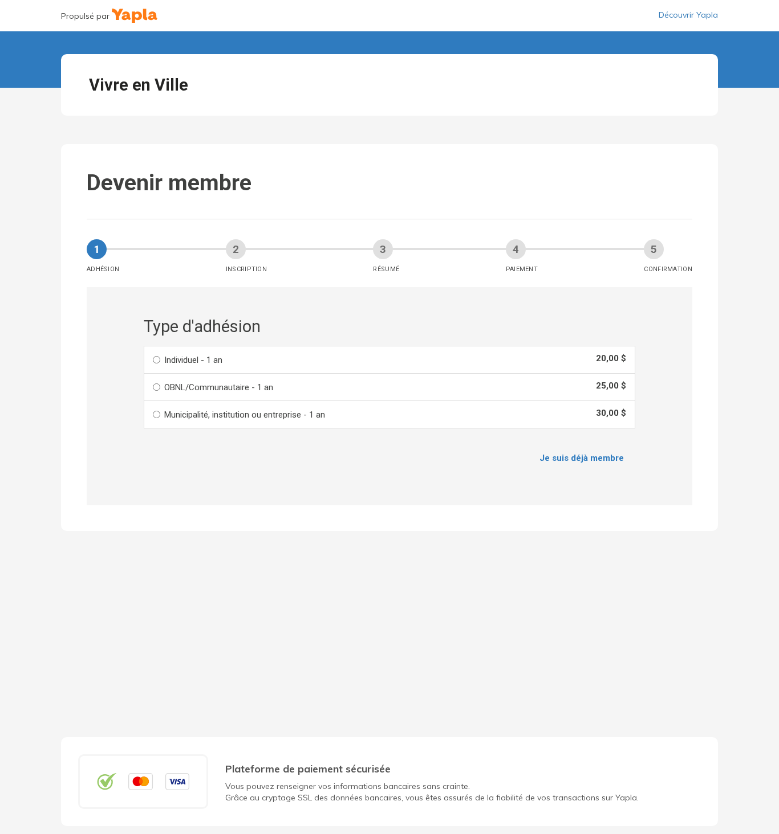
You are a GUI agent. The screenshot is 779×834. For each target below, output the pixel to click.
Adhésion (103, 269)
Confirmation (668, 269)
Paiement (522, 269)
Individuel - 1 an (193, 360)
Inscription (246, 269)
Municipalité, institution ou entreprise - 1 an (244, 415)
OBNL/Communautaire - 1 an (218, 387)
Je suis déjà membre (581, 458)
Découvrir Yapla (688, 15)
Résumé (386, 269)
